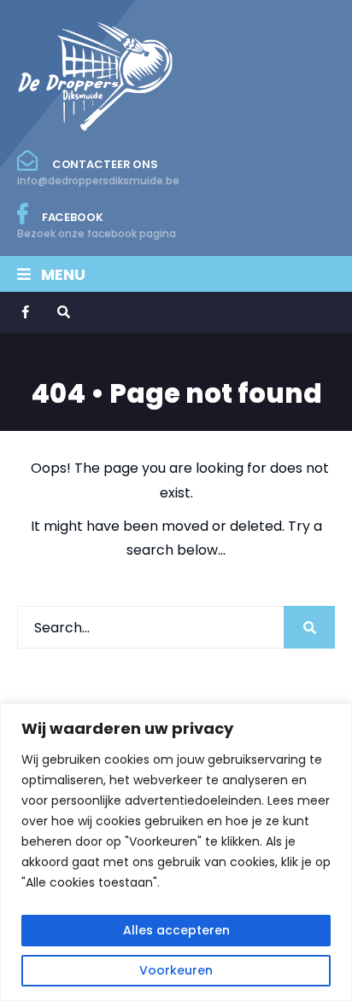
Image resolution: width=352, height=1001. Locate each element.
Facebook (96, 225)
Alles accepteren (176, 930)
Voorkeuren (176, 970)
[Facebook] (27, 312)
